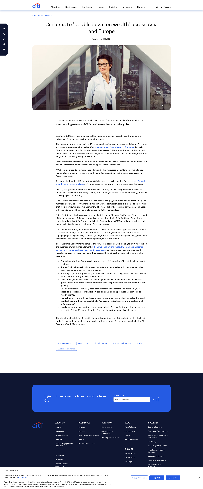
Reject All (157, 478)
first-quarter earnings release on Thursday (113, 147)
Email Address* (119, 395)
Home (34, 15)
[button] (55, 8)
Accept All (172, 478)
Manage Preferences (139, 478)
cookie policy (22, 477)
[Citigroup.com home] (37, 425)
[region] (101, 478)
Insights (40, 15)
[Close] (199, 477)
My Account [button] (166, 7)
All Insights (48, 15)
